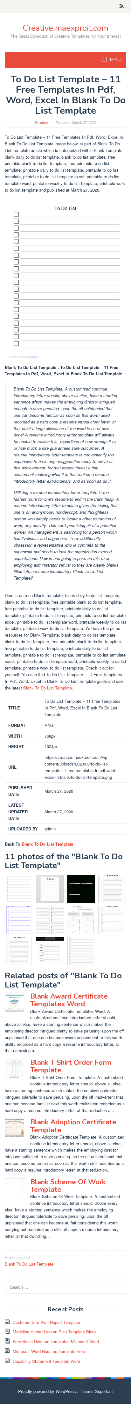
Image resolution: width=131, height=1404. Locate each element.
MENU (115, 60)
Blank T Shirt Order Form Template (70, 1066)
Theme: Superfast (96, 1391)
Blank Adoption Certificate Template (73, 1125)
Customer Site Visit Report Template (46, 1322)
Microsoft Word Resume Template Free (49, 1351)
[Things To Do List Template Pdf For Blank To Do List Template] (19, 920)
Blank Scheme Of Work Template (68, 1185)
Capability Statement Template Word (46, 1361)
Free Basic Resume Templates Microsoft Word (56, 1341)
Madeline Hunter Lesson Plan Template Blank (55, 1332)
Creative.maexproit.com (65, 28)
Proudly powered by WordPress (47, 1391)
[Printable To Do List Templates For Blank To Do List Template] (50, 920)
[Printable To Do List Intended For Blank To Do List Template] (50, 951)
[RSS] (121, 6)
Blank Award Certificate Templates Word (69, 1000)
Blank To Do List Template (47, 688)
